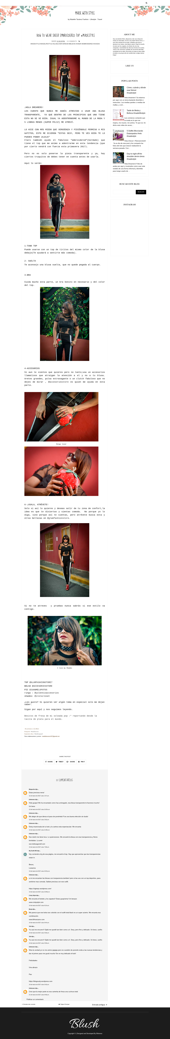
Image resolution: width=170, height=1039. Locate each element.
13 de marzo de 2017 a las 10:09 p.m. (39, 892)
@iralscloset (42, 696)
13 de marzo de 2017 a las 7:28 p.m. (39, 847)
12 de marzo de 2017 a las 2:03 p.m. (39, 819)
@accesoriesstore (59, 382)
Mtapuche (32, 789)
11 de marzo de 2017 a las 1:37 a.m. (39, 795)
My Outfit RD (33, 850)
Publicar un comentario (35, 999)
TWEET (60, 762)
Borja (30, 909)
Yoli (30, 926)
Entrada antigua (98, 1005)
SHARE (50, 762)
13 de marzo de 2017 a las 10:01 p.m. (39, 871)
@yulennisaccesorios (47, 693)
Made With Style (85, 13)
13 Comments (72, 41)
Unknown (32, 799)
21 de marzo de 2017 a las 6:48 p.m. (39, 994)
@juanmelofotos (38, 690)
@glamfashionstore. (58, 518)
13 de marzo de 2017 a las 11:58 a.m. (39, 830)
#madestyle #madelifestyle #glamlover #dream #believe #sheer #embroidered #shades (65, 44)
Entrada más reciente (29, 1004)
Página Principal (64, 1004)
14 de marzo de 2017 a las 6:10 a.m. (39, 905)
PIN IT (82, 762)
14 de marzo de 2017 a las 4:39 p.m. (39, 932)
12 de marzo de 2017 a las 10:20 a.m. (39, 809)
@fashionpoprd (38, 734)
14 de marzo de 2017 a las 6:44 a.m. (39, 922)
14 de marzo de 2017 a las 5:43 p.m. (39, 984)
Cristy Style (32, 895)
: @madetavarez (34, 731)
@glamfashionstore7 (40, 682)
